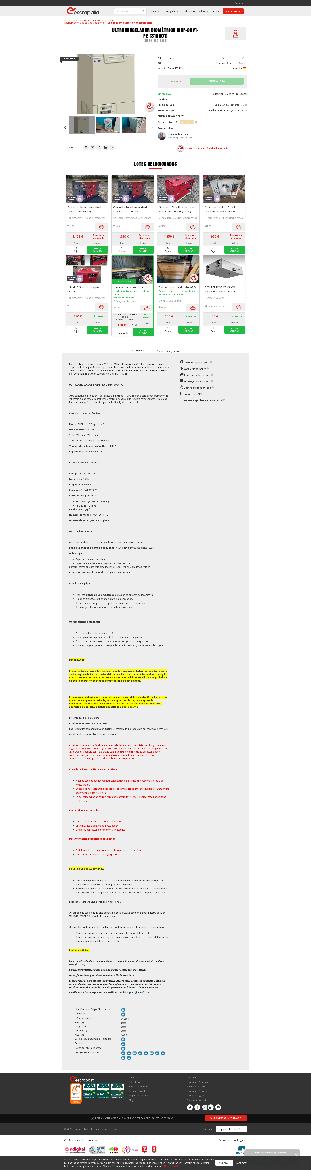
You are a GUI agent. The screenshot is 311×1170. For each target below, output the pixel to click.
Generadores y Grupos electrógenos (86, 217)
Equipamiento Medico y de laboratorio (84, 22)
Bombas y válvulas (214, 297)
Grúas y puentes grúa (125, 301)
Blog (131, 1100)
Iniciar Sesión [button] (233, 11)
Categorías (83, 20)
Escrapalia (69, 20)
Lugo (71, 225)
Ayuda (216, 11)
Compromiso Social (197, 1100)
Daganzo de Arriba (216, 305)
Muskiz (118, 307)
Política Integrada (196, 1095)
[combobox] (231, 1129)
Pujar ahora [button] (97, 249)
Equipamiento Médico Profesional (229, 93)
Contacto (192, 1077)
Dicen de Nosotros (139, 1091)
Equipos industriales (103, 20)
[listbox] (238, 3)
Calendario (134, 1082)
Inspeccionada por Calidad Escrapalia (206, 148)
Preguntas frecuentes (140, 1095)
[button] (86, 147)
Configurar (241, 1162)
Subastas (133, 1077)
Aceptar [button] (224, 1162)
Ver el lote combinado (171, 294)
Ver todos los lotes (124, 297)
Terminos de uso (196, 1086)
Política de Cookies (197, 1091)
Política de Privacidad (198, 1082)
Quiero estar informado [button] (226, 1118)
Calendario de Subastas (196, 11)
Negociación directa (139, 1086)
